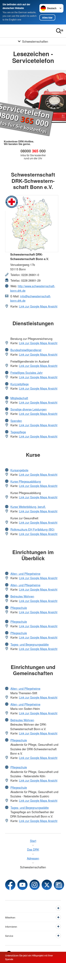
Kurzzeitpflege (19, 384)
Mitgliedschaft (19, 398)
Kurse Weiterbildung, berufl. (28, 507)
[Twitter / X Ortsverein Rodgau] (47, 885)
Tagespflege (18, 432)
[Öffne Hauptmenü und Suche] (59, 31)
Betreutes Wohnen (22, 596)
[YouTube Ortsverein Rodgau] (22, 885)
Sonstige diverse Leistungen (28, 409)
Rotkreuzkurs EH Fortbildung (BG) (32, 529)
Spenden (16, 421)
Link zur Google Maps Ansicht (38, 306)
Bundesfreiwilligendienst (25, 350)
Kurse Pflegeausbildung (25, 481)
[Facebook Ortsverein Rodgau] (10, 885)
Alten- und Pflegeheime (25, 573)
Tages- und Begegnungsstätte (29, 644)
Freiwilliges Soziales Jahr (26, 372)
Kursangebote (19, 470)
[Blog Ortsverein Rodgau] (59, 885)
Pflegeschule (18, 608)
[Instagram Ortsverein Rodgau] (34, 885)
